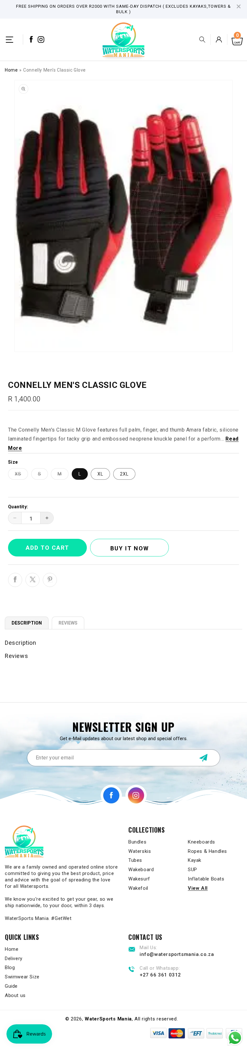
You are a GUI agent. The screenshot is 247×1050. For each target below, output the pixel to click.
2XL (124, 474)
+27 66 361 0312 (160, 975)
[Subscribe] (203, 757)
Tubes (135, 860)
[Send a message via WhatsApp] (235, 1038)
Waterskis (139, 851)
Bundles (137, 842)
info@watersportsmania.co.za (177, 954)
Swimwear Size (22, 977)
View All (198, 888)
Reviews (68, 623)
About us (15, 995)
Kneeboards (201, 842)
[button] (9, 40)
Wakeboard (141, 869)
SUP (192, 869)
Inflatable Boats (206, 879)
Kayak (194, 860)
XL (100, 474)
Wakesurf (139, 879)
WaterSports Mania (108, 1019)
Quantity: (18, 506)
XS (21, 475)
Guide (11, 986)
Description (27, 623)
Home (11, 70)
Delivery (14, 958)
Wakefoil (138, 888)
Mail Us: (148, 947)
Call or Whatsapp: (160, 968)
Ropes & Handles (207, 851)
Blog (10, 967)
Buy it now (129, 548)
